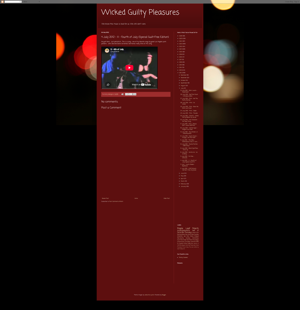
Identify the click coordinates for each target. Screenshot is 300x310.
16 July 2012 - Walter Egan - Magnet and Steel (189, 128)
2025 (181, 38)
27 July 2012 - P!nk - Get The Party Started (189, 99)
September (184, 83)
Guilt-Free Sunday (193, 234)
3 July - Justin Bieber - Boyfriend (187, 165)
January (183, 186)
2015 (180, 65)
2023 (181, 44)
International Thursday (183, 241)
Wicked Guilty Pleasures (140, 12)
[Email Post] (122, 94)
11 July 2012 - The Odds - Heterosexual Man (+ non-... (189, 141)
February (184, 184)
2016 (180, 62)
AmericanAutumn (183, 230)
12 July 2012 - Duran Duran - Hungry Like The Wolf (189, 137)
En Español (180, 243)
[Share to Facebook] (133, 94)
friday (189, 243)
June (182, 173)
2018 (180, 57)
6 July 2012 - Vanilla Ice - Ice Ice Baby (188, 153)
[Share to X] (130, 94)
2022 (181, 46)
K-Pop (185, 243)
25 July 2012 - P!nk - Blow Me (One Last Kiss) (189, 107)
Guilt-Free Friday (189, 245)
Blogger (164, 295)
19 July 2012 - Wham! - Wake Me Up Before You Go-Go (189, 116)
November (184, 78)
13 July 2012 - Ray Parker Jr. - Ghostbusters (189, 132)
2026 (181, 36)
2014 (180, 67)
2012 (180, 73)
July (182, 88)
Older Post (167, 198)
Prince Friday (185, 247)
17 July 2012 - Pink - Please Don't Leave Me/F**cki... (188, 124)
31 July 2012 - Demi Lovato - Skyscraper (188, 91)
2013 (180, 70)
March (183, 181)
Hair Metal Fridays (193, 236)
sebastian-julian (149, 295)
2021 (180, 49)
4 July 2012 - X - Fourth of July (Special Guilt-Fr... (188, 161)
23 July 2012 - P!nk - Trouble (189, 113)
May (182, 176)
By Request (182, 245)
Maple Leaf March (188, 228)
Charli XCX (195, 232)
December (184, 75)
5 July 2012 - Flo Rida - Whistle (187, 157)
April (182, 179)
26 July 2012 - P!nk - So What (187, 103)
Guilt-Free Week (181, 240)
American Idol (181, 236)
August (183, 86)
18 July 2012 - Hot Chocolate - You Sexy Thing (189, 120)
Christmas (195, 238)
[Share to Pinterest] (135, 94)
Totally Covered (183, 257)
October (183, 80)
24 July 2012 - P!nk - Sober (188, 111)
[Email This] (126, 94)
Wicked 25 (182, 249)
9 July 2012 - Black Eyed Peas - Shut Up (189, 149)
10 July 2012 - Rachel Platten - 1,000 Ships (189, 145)
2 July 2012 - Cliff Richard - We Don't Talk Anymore (188, 169)
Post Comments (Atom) (116, 201)
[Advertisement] (135, 178)
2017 (180, 60)
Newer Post (105, 198)
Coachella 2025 (195, 241)
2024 (181, 41)
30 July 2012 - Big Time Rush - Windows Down (189, 95)
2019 (180, 54)
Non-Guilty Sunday (183, 238)
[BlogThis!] (128, 94)
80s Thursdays (187, 232)
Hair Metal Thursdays (193, 240)
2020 (181, 52)
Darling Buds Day (182, 234)
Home (136, 198)
